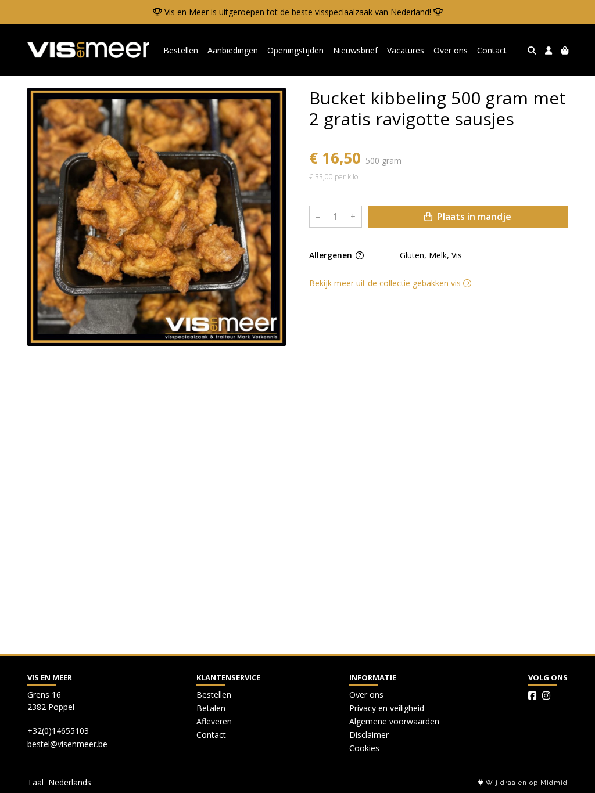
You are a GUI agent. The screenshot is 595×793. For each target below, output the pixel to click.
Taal (35, 782)
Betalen (210, 707)
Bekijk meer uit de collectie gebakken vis (386, 283)
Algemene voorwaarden (394, 721)
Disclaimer (369, 734)
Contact (492, 50)
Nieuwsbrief (355, 50)
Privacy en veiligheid (386, 707)
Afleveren (214, 721)
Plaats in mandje (473, 216)
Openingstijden (295, 50)
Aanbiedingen (232, 50)
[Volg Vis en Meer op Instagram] (546, 695)
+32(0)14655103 (58, 730)
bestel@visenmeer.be (67, 743)
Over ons (450, 50)
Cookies (364, 748)
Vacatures (405, 50)
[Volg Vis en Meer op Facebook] (532, 695)
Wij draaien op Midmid (525, 783)
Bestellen (180, 50)
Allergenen (331, 255)
